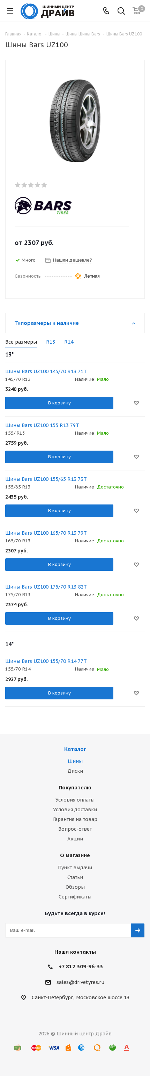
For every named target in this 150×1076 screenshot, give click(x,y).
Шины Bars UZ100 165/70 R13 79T (46, 533)
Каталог (75, 749)
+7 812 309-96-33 (81, 966)
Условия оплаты (75, 800)
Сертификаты (75, 897)
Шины (75, 761)
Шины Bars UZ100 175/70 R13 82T (46, 587)
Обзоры (75, 887)
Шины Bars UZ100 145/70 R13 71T (46, 371)
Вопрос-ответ (75, 829)
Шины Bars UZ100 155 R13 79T (42, 425)
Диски (75, 771)
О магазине (75, 855)
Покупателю (75, 787)
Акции (75, 839)
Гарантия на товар (75, 819)
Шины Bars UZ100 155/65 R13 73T (46, 479)
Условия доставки (75, 809)
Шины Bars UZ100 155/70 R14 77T (46, 661)
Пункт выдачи (75, 867)
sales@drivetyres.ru (81, 982)
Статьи (75, 877)
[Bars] (69, 205)
